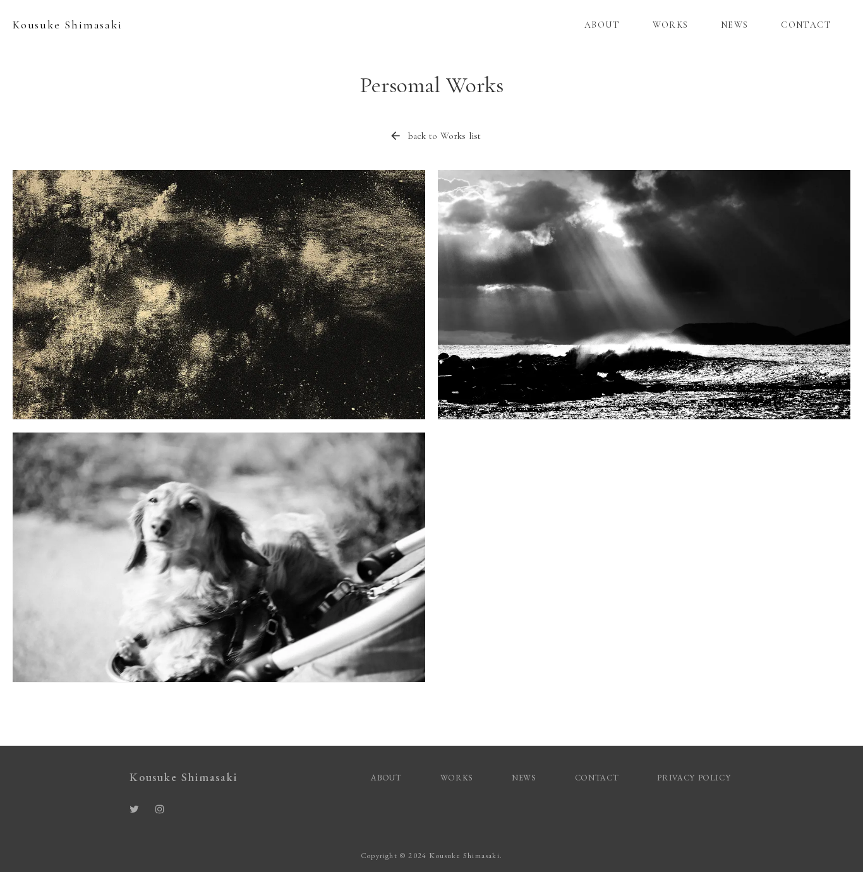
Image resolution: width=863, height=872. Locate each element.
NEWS (735, 25)
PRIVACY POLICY (695, 777)
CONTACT (806, 25)
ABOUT (602, 25)
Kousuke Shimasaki (68, 25)
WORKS (671, 25)
